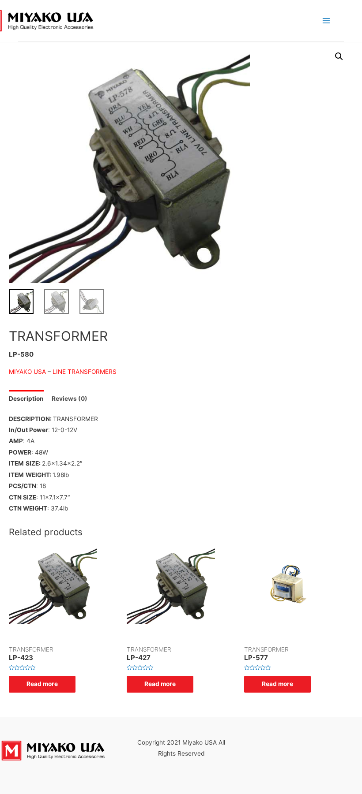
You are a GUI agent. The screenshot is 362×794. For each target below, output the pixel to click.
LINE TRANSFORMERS (85, 371)
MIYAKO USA (28, 371)
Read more (42, 683)
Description (26, 398)
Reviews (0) (69, 398)
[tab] (26, 398)
